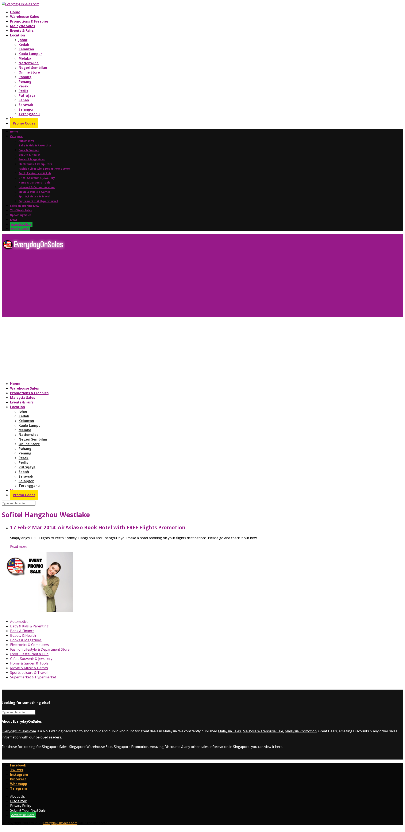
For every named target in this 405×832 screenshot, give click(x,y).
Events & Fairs (22, 30)
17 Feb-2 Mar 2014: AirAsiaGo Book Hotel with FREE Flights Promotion (97, 527)
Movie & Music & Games (34, 192)
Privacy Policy (20, 805)
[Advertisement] (128, 285)
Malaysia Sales (22, 26)
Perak (23, 86)
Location (17, 35)
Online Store (29, 72)
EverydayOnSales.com (19, 731)
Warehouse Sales (24, 16)
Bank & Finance (29, 150)
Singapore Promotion (131, 746)
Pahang (25, 77)
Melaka (25, 58)
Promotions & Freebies (29, 21)
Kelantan (26, 49)
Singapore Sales (55, 746)
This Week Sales (21, 210)
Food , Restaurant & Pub (35, 173)
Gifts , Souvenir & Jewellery (37, 178)
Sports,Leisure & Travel (34, 196)
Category (16, 136)
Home (15, 12)
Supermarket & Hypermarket (38, 201)
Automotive (26, 141)
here (278, 746)
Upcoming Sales (20, 215)
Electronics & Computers (35, 164)
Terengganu (29, 114)
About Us (17, 796)
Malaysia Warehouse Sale (263, 731)
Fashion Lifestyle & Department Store (44, 168)
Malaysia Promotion (301, 731)
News (14, 219)
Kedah (24, 44)
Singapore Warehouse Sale (90, 746)
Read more (18, 546)
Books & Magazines (32, 159)
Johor (23, 40)
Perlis (23, 90)
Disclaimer (18, 801)
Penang (25, 81)
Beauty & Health (29, 155)
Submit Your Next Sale (28, 810)
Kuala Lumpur (30, 53)
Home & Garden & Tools (34, 182)
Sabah (24, 100)
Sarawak (26, 104)
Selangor (26, 109)
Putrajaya (27, 95)
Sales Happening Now (24, 206)
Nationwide (29, 63)
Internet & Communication (37, 187)
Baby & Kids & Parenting (35, 145)
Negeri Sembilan (33, 67)
